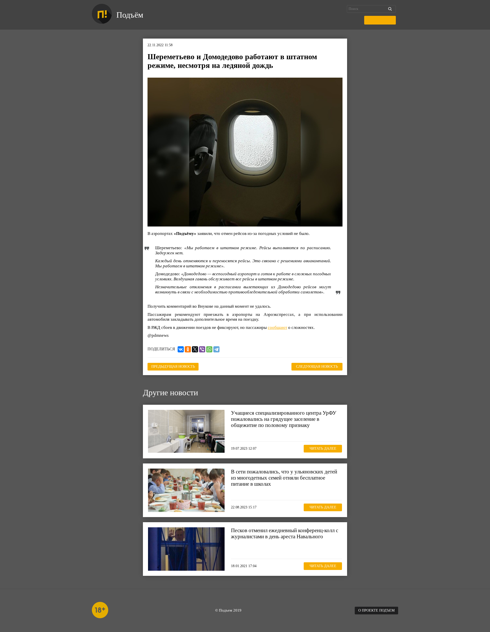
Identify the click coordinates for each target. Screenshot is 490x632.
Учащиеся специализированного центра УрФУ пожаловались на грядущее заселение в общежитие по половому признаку (283, 419)
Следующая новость (317, 366)
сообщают (277, 327)
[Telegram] (216, 349)
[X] (195, 349)
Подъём (129, 14)
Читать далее (323, 449)
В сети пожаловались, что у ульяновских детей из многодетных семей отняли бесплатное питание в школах (284, 478)
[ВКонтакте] (181, 349)
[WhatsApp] (209, 349)
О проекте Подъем (376, 610)
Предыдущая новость (173, 366)
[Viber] (202, 349)
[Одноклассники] (188, 349)
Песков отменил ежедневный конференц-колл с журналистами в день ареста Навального (284, 533)
